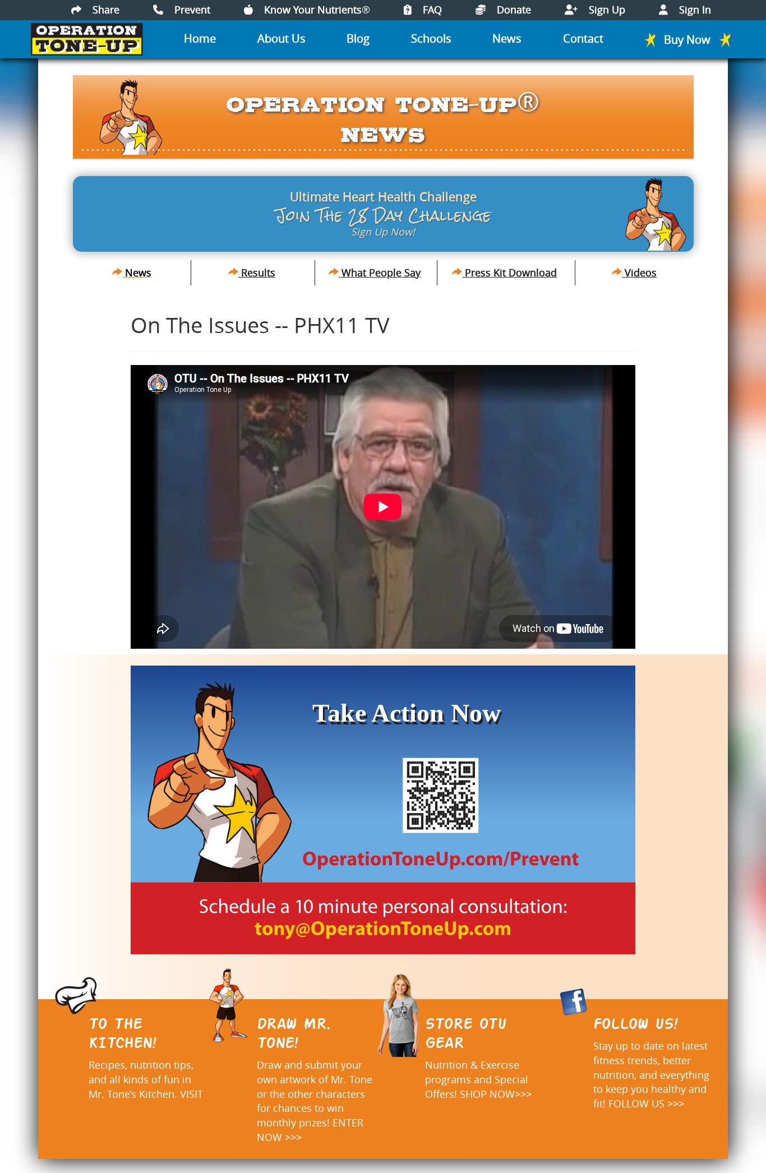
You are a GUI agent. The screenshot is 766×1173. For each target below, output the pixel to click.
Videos (639, 272)
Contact (583, 38)
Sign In (693, 9)
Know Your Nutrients (315, 9)
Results (256, 272)
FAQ (431, 9)
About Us (281, 38)
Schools (431, 38)
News (507, 38)
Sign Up (605, 9)
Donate (512, 9)
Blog (358, 38)
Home (200, 38)
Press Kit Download (509, 272)
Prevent (191, 9)
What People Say (380, 272)
